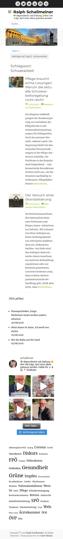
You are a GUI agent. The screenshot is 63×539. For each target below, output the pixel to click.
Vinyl (40, 507)
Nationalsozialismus (30, 485)
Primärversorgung (39, 490)
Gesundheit (35, 467)
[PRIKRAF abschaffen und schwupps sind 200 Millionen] (43, 386)
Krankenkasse (16, 481)
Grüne (16, 476)
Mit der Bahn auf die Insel (25, 339)
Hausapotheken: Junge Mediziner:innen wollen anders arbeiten (28, 315)
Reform (34, 495)
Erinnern (43, 454)
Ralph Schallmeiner (33, 12)
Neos (47, 486)
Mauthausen (38, 481)
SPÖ (35, 500)
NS (10, 490)
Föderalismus (34, 460)
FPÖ (13, 460)
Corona (40, 447)
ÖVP (13, 518)
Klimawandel (44, 477)
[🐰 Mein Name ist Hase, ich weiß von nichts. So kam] (20, 409)
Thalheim (13, 507)
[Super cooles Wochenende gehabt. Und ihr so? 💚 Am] (43, 409)
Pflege (24, 490)
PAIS (16, 491)
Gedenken (15, 468)
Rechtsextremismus (18, 495)
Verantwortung (28, 507)
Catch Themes (46, 536)
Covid (50, 447)
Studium (44, 501)
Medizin (13, 486)
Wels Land (13, 513)
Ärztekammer (29, 512)
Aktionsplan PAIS (17, 447)
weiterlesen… (40, 183)
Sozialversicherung (19, 501)
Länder (27, 481)
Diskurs (30, 453)
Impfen (31, 476)
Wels (47, 507)
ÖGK (44, 512)
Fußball (22, 461)
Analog (30, 448)
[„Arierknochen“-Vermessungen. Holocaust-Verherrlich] (20, 386)
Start (16, 50)
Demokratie (15, 453)
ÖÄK (20, 518)
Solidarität (46, 495)
